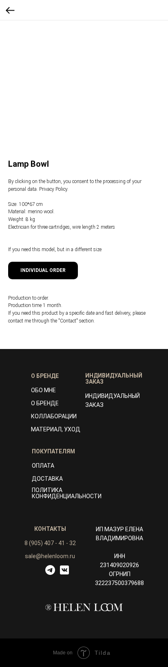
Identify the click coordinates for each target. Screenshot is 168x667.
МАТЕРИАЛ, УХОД (55, 429)
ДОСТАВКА (47, 478)
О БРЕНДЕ (45, 403)
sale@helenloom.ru (50, 556)
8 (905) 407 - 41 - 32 (50, 543)
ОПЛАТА (43, 465)
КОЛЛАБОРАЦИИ (54, 416)
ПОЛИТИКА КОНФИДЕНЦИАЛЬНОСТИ (67, 493)
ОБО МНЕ (43, 390)
